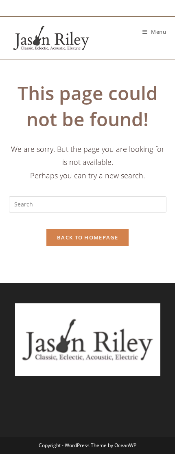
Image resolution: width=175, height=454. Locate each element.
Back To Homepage (87, 237)
